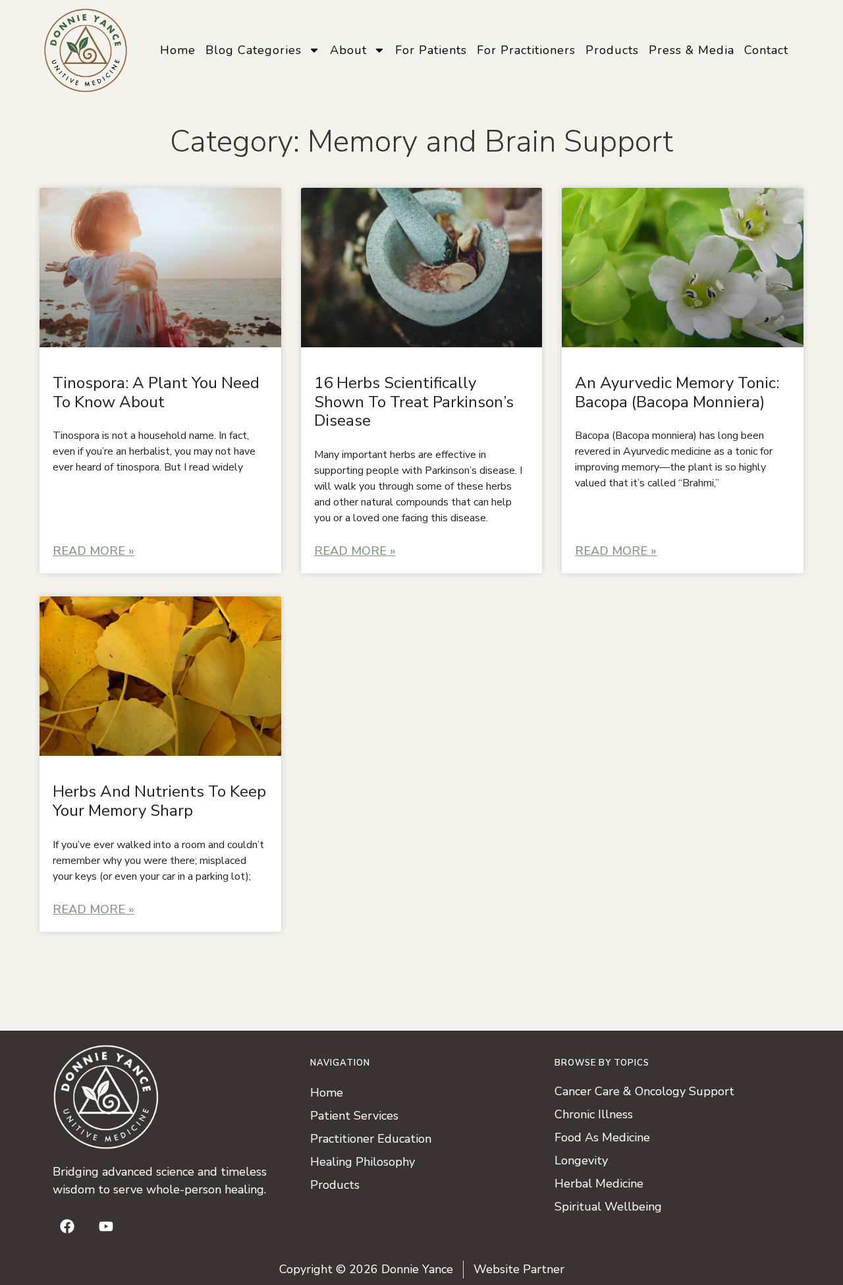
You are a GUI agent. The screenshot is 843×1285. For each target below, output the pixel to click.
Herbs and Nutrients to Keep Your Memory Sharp (159, 801)
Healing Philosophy (362, 1162)
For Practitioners (526, 50)
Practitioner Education (370, 1139)
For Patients (431, 50)
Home (178, 50)
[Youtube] (106, 1226)
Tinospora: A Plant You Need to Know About (156, 392)
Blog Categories (253, 50)
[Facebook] (67, 1226)
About (348, 50)
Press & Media (691, 50)
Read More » (93, 551)
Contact (766, 50)
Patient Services (354, 1116)
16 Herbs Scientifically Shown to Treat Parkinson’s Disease (414, 402)
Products (612, 50)
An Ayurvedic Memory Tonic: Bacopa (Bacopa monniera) (677, 392)
